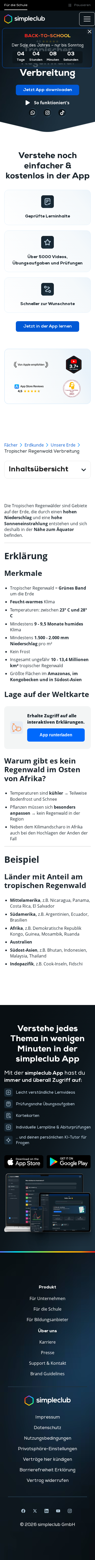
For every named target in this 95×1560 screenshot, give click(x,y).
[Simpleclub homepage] (24, 19)
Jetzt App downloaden (47, 90)
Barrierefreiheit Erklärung (47, 1470)
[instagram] (47, 112)
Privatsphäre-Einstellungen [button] (47, 1449)
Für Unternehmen (47, 1298)
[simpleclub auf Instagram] (69, 1511)
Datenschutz (47, 1427)
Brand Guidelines (47, 1374)
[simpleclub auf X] (35, 1511)
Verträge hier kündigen (47, 1459)
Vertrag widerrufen (48, 1480)
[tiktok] (32, 112)
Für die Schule (15, 5)
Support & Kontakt (47, 1363)
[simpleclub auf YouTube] (58, 1511)
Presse (47, 1352)
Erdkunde (34, 445)
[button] (79, 5)
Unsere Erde (63, 445)
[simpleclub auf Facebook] (23, 1511)
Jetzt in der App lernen (47, 326)
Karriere (47, 1342)
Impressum (47, 1417)
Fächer (11, 445)
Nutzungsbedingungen (47, 1438)
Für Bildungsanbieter (47, 1319)
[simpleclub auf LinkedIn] (46, 1511)
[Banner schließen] (89, 31)
